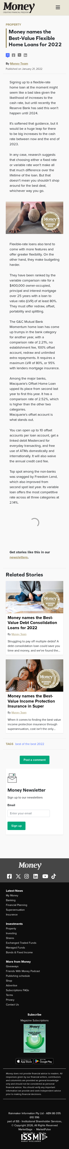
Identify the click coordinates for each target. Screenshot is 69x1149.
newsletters (19, 557)
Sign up (16, 826)
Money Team (19, 63)
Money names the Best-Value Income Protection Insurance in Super (31, 701)
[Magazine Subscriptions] (34, 1038)
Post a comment (35, 760)
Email (11, 805)
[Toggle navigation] (58, 7)
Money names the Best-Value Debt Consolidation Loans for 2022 (32, 622)
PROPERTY (13, 25)
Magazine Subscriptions (35, 1020)
